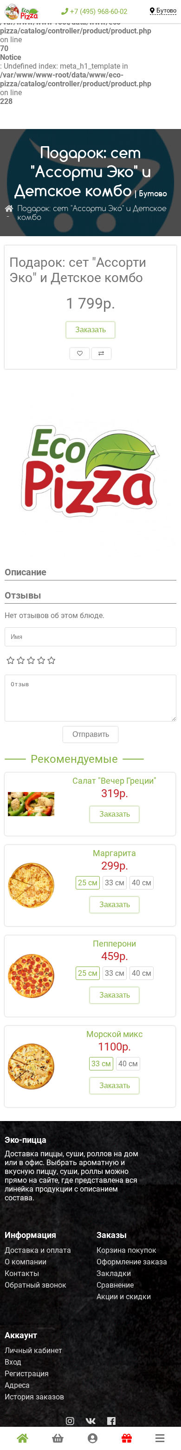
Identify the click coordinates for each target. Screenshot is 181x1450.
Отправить (90, 734)
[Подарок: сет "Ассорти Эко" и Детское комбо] (90, 471)
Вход (13, 1362)
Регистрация (27, 1373)
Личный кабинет (33, 1350)
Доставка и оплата (38, 1250)
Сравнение (115, 1285)
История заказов (34, 1396)
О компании (25, 1261)
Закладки (114, 1273)
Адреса (17, 1385)
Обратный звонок (35, 1285)
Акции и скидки (124, 1296)
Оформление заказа (132, 1261)
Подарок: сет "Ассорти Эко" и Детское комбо (92, 213)
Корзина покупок (126, 1250)
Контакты (22, 1273)
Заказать (90, 330)
